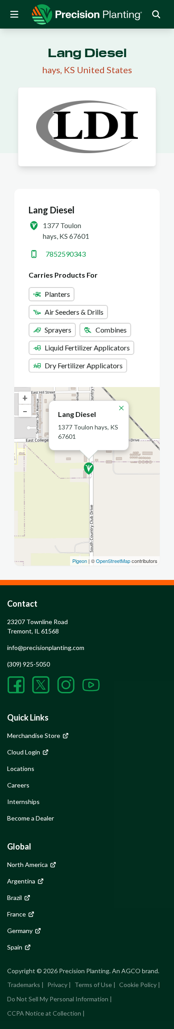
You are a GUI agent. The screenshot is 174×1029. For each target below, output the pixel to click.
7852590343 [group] (66, 254)
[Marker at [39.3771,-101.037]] (89, 468)
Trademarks (23, 984)
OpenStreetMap (113, 560)
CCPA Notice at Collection (44, 1013)
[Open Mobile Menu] (14, 14)
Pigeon (79, 560)
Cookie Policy (138, 984)
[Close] (121, 408)
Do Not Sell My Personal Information (57, 999)
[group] (87, 14)
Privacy (57, 984)
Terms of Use (93, 984)
